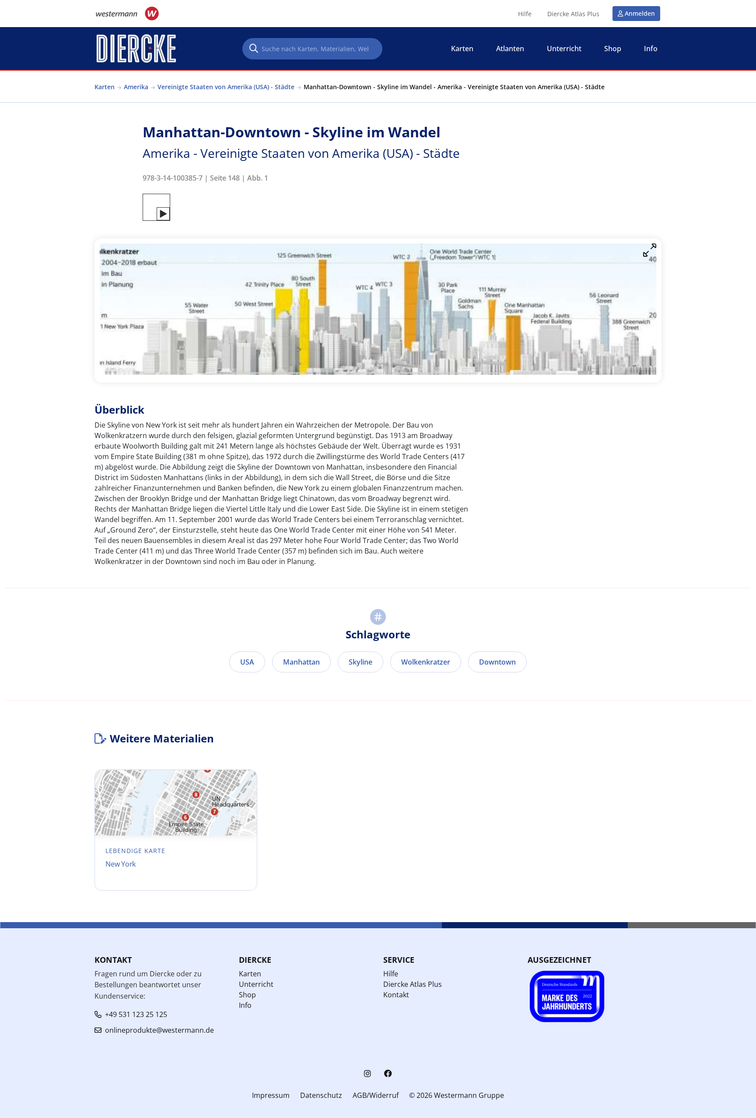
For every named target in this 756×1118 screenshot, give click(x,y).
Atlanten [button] (510, 48)
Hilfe (525, 14)
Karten (104, 87)
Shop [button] (612, 48)
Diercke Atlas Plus (573, 14)
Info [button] (651, 48)
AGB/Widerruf (376, 1095)
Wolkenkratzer (425, 662)
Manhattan (301, 662)
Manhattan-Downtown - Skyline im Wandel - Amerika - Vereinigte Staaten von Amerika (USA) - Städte (454, 87)
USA (247, 662)
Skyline (360, 662)
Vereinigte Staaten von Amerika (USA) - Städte (226, 87)
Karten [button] (462, 48)
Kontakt (396, 995)
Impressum (271, 1095)
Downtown (497, 662)
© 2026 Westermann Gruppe (456, 1095)
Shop (247, 995)
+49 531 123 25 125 (136, 1014)
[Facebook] (388, 1074)
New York (120, 864)
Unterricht (256, 984)
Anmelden (640, 13)
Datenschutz (321, 1095)
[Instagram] (367, 1074)
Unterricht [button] (564, 48)
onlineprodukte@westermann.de (159, 1030)
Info (245, 1005)
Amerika (136, 87)
